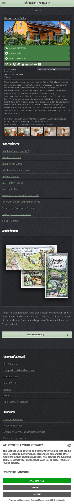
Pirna (6, 395)
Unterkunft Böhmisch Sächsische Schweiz (24, 431)
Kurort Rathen (10, 376)
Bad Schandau (10, 364)
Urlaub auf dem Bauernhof (15, 151)
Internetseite (15, 53)
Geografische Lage (18, 58)
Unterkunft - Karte (11, 189)
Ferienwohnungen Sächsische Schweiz (21, 201)
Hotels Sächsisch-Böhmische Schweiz (20, 195)
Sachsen (13, 401)
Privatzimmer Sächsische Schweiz (18, 208)
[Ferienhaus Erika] (37, 33)
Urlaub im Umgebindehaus (15, 170)
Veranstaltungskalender (15, 438)
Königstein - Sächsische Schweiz (19, 370)
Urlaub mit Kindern (11, 157)
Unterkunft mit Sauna (12, 182)
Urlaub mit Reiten (10, 176)
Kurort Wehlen (10, 382)
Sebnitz (7, 389)
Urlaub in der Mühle (12, 163)
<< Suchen (37, 9)
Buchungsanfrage (18, 47)
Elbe (5, 401)
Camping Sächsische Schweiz (16, 214)
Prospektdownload (13, 425)
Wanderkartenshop (35, 334)
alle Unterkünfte (10, 220)
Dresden (24, 401)
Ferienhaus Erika (15, 18)
